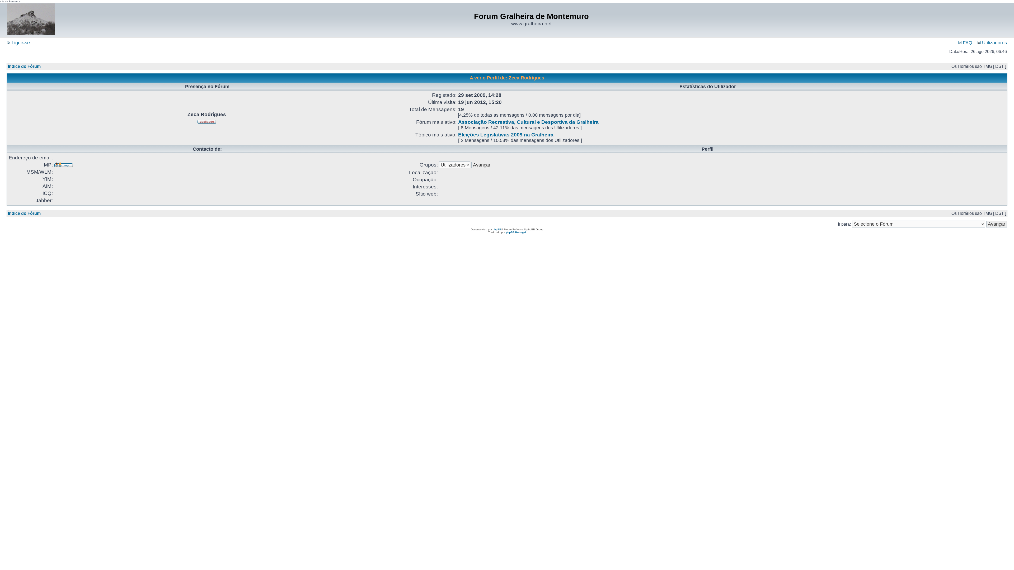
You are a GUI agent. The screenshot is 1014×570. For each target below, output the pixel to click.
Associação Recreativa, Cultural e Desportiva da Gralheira (528, 122)
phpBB (497, 229)
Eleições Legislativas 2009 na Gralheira (505, 134)
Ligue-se (20, 42)
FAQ (966, 42)
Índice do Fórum (24, 66)
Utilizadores (994, 42)
